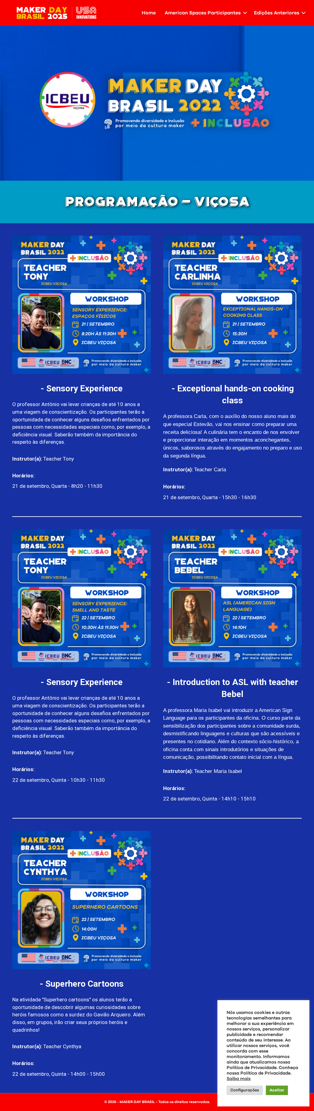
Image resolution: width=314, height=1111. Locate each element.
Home (149, 12)
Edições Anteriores (276, 12)
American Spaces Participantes (203, 12)
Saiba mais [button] (239, 1078)
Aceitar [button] (277, 1090)
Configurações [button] (244, 1090)
